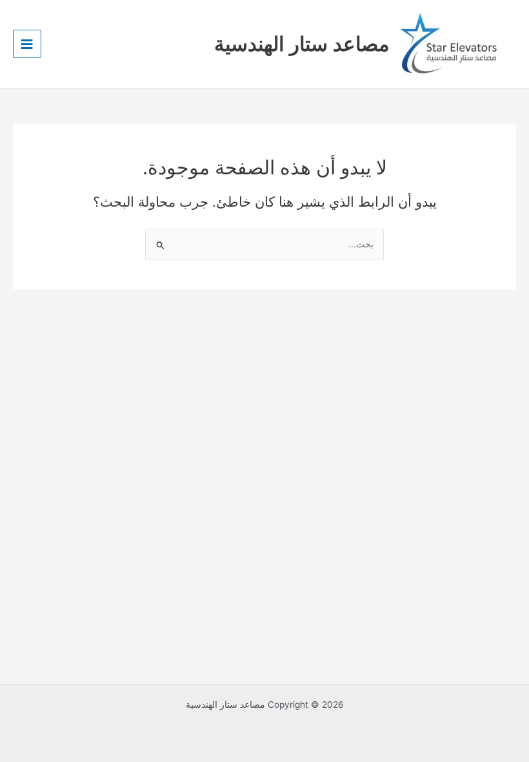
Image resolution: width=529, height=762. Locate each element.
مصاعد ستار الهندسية (302, 44)
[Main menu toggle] (27, 44)
